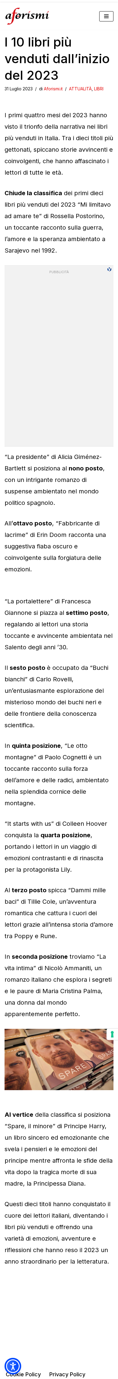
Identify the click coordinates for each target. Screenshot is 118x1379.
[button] (13, 1366)
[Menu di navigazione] (106, 16)
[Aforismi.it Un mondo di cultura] (27, 16)
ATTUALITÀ (80, 88)
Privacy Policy (67, 1374)
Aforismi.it (53, 88)
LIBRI (98, 88)
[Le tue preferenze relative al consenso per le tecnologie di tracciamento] (112, 1034)
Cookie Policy (23, 1374)
